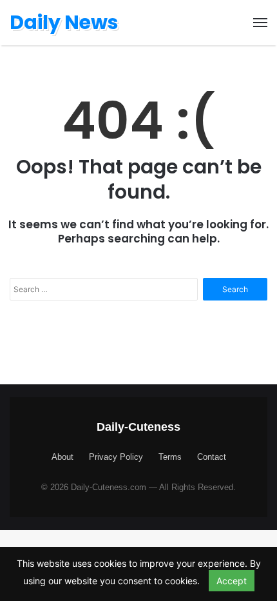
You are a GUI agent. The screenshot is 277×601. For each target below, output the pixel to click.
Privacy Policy (116, 457)
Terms (170, 457)
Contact (211, 457)
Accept (231, 580)
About (62, 457)
